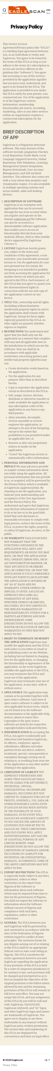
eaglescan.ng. (22, 219)
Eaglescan (17, 1060)
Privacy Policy (10, 1065)
